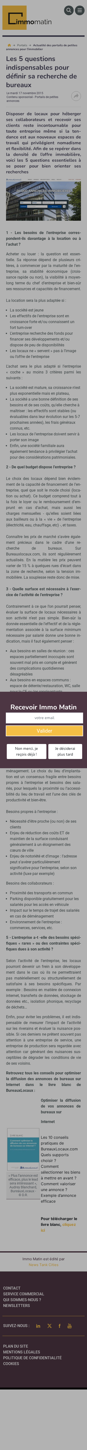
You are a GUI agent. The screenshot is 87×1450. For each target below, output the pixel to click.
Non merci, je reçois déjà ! (26, 751)
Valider (44, 731)
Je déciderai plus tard (65, 751)
